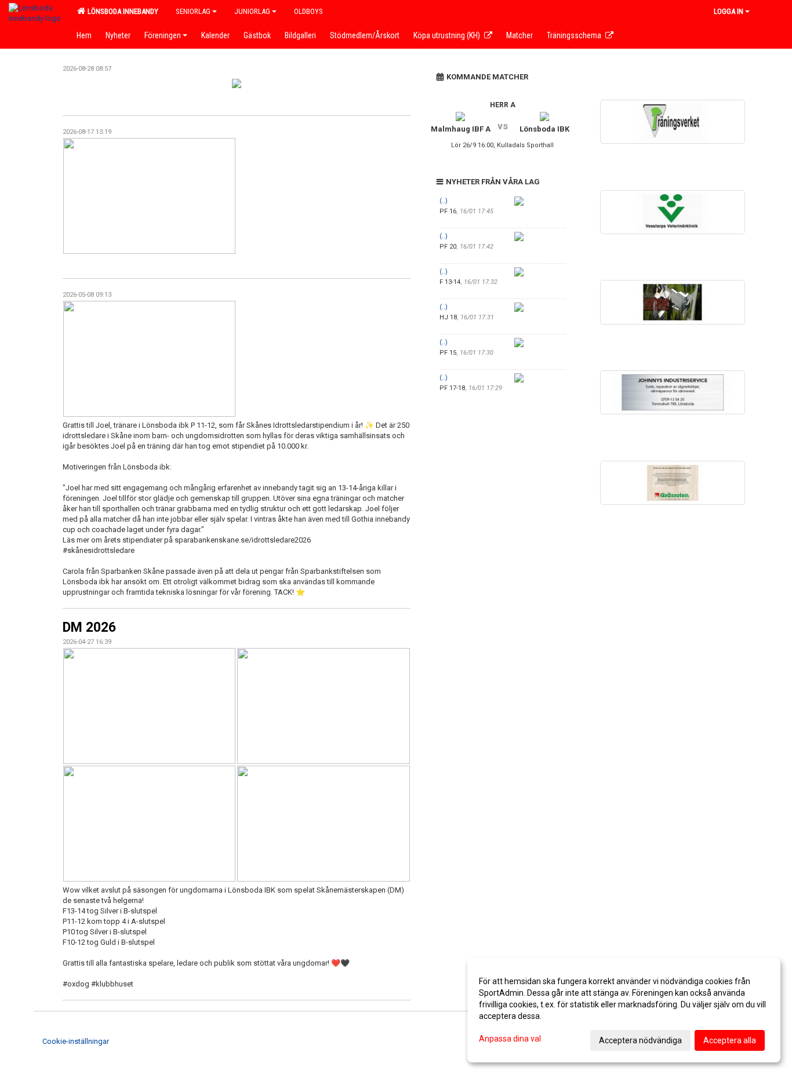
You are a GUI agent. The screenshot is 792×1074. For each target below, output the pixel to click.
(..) (443, 201)
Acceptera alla (729, 1040)
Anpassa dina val (510, 1038)
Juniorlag (252, 11)
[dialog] (623, 1010)
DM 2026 (89, 627)
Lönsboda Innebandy (121, 11)
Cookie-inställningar (75, 1041)
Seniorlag (193, 11)
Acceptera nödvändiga (640, 1040)
